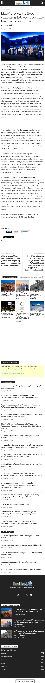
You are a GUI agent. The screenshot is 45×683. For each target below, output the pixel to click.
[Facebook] (14, 595)
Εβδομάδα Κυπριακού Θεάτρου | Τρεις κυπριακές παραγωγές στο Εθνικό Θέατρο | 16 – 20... (20, 496)
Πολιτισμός (4, 660)
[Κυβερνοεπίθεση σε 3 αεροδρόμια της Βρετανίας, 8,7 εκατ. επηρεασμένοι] (8, 285)
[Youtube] (31, 595)
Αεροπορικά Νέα (6, 656)
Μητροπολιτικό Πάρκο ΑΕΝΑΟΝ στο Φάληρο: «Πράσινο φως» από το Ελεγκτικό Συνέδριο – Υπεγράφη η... (22, 446)
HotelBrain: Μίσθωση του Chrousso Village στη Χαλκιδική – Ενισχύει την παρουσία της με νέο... (19, 513)
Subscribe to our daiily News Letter (13, 373)
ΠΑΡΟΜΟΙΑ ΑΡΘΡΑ (10, 277)
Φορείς (3, 663)
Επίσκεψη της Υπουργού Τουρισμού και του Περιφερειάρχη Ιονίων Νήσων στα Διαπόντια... (29, 622)
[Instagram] (18, 595)
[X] (27, 595)
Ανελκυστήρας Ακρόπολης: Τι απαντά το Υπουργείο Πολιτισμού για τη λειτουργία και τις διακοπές (36, 295)
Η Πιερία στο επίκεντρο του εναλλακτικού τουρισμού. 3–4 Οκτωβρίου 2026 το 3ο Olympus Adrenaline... (21, 522)
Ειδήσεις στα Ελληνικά (8, 650)
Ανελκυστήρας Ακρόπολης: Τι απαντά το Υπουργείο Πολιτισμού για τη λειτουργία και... (29, 633)
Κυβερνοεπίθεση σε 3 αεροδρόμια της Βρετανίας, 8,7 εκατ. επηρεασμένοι (7, 293)
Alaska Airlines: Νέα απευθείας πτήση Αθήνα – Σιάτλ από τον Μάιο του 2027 (37, 314)
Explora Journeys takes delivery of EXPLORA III (18, 562)
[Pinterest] (23, 595)
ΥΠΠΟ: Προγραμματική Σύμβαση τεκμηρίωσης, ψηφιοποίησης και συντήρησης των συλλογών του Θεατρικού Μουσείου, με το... (20, 485)
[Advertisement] (22, 123)
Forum (8, 7)
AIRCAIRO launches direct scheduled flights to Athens (21, 569)
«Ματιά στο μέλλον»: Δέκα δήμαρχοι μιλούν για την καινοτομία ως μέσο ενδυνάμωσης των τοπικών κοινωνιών (11, 260)
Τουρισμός (4, 653)
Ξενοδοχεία (4, 670)
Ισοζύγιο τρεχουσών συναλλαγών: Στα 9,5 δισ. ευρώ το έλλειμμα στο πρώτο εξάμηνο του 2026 (21, 456)
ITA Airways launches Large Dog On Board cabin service (21, 545)
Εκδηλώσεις (5, 666)
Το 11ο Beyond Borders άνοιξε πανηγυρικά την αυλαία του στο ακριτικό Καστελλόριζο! (8, 314)
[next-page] (24, 325)
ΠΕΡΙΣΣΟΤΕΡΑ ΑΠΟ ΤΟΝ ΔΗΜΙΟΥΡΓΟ (30, 277)
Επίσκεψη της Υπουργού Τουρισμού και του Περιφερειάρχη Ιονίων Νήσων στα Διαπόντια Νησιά (22, 295)
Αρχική (2, 7)
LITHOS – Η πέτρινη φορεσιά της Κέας (15, 504)
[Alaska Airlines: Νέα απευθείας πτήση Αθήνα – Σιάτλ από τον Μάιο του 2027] (37, 306)
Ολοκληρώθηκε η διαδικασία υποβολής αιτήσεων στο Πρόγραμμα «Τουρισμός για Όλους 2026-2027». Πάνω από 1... (21, 426)
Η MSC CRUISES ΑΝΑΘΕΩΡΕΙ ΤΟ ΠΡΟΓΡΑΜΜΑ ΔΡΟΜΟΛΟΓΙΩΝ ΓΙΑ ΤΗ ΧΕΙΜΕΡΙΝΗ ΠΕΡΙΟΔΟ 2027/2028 (21, 475)
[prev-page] (21, 325)
